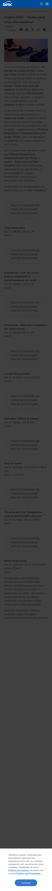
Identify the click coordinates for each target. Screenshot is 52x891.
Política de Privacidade (28, 873)
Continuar (26, 882)
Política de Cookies (18, 870)
